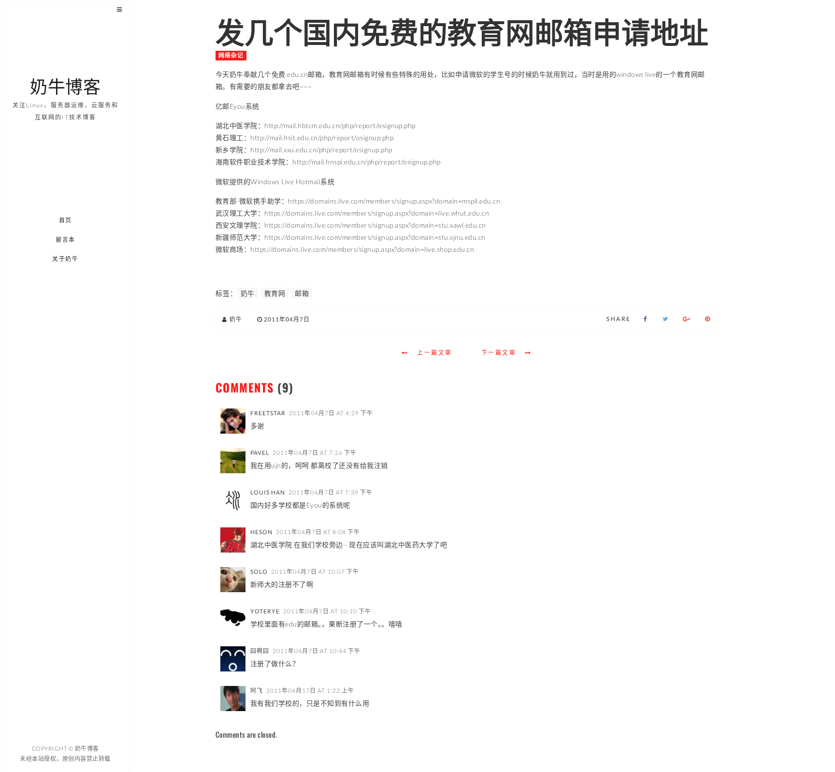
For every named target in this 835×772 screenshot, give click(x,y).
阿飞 (256, 690)
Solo (259, 571)
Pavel (259, 452)
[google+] (687, 319)
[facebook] (645, 319)
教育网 (275, 293)
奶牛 (248, 293)
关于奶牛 (66, 258)
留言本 (65, 239)
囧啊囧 (259, 651)
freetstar (268, 413)
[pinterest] (708, 319)
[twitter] (665, 319)
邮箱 (302, 293)
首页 (65, 220)
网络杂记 (231, 55)
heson (261, 532)
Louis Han (267, 492)
